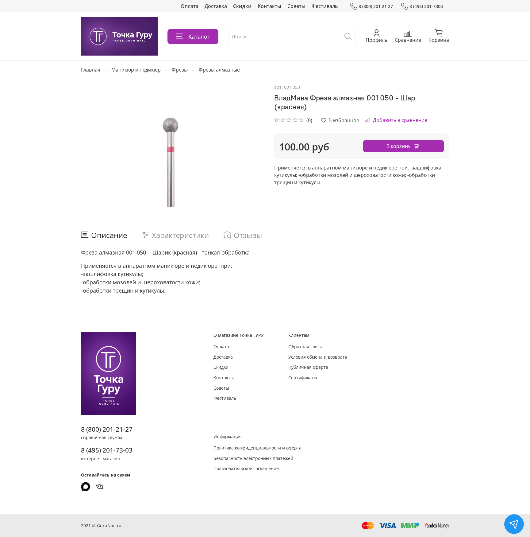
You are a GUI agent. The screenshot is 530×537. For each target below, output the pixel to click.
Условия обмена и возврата (317, 357)
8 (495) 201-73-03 (106, 450)
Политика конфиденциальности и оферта (257, 448)
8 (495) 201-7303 (426, 6)
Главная (90, 69)
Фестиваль (325, 6)
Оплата (189, 6)
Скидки (242, 6)
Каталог (199, 36)
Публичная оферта (308, 367)
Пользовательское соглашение (246, 468)
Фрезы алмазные (219, 69)
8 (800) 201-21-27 (106, 429)
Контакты (269, 6)
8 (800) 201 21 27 (376, 6)
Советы (296, 6)
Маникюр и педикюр (136, 69)
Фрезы (180, 69)
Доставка (216, 6)
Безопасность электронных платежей (253, 458)
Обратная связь (305, 346)
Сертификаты (302, 377)
